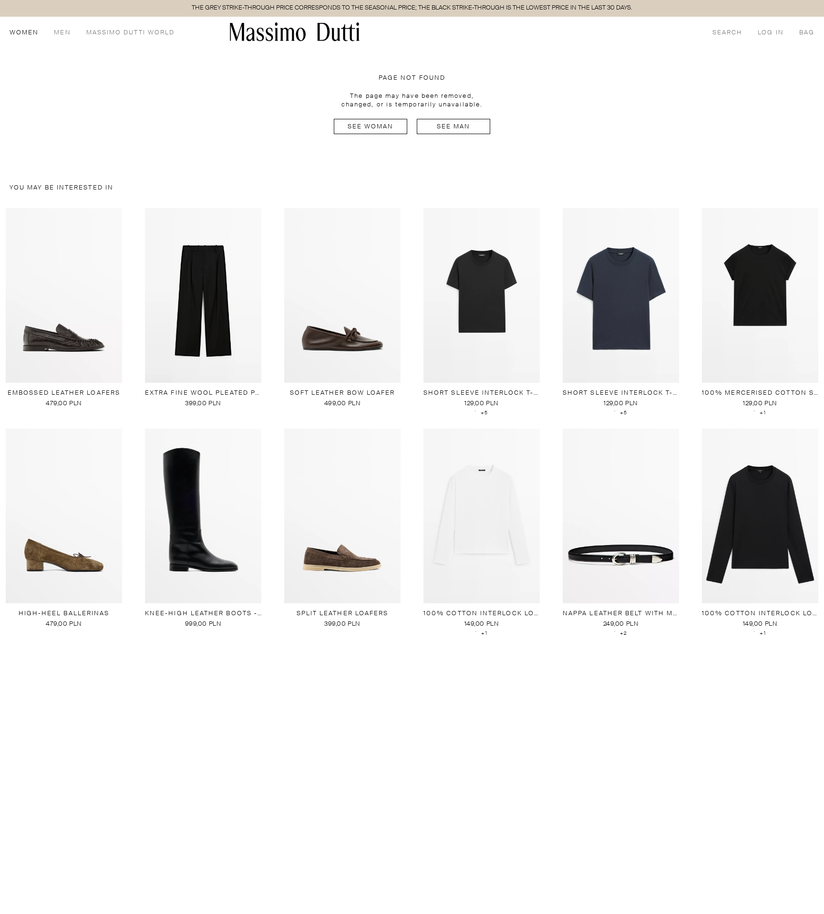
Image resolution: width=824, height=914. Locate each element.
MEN (62, 33)
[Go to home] (294, 32)
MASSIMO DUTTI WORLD (130, 33)
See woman (371, 127)
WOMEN (24, 33)
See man (454, 127)
